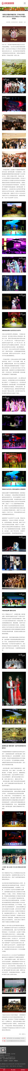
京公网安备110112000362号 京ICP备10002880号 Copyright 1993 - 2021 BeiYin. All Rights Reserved (12, 1066)
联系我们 (23, 1069)
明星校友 (16, 1060)
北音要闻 (5, 1060)
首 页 (1, 1060)
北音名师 (11, 1060)
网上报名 (13, 1069)
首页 (4, 1069)
